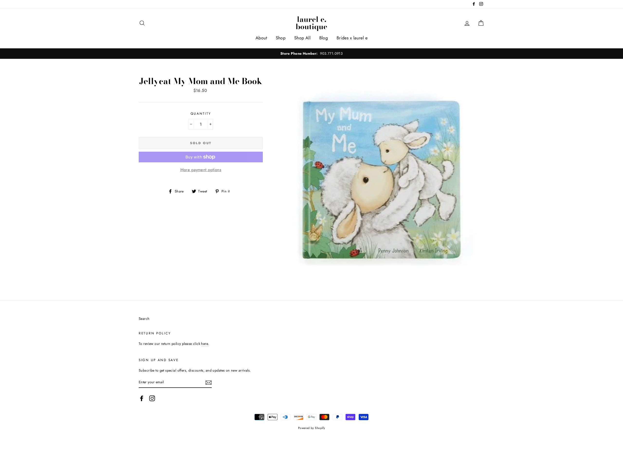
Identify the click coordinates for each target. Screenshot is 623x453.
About (261, 38)
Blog (323, 38)
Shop (281, 38)
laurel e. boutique (311, 23)
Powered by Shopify (311, 428)
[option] (311, 53)
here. (205, 343)
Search (144, 318)
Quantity (201, 113)
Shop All (302, 38)
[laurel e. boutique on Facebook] (142, 398)
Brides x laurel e (352, 38)
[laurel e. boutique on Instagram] (152, 398)
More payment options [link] (200, 170)
